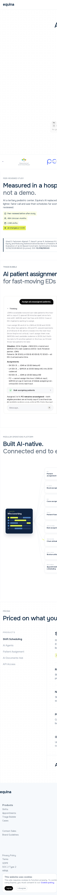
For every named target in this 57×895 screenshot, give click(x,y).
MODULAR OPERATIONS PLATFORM (18, 437)
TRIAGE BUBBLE (10, 267)
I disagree (22, 888)
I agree (9, 888)
